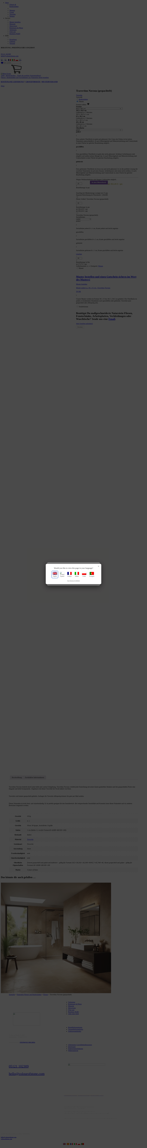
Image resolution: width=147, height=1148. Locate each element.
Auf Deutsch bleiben (73, 581)
